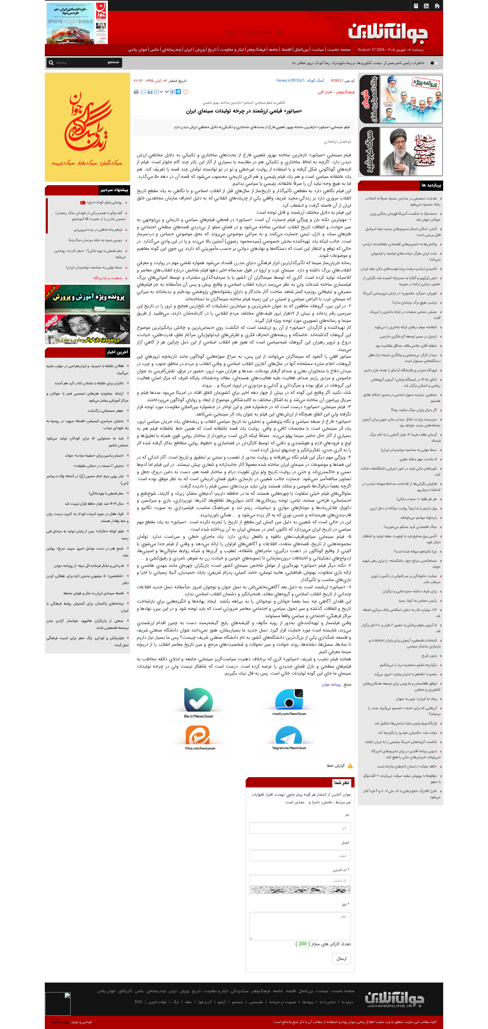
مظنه (188, 1002)
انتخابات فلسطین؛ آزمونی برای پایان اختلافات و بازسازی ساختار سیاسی (405, 643)
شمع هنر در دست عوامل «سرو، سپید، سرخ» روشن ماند (87, 552)
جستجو (237, 1002)
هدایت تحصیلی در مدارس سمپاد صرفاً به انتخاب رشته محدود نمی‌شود (403, 201)
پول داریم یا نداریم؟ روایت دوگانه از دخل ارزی (403, 508)
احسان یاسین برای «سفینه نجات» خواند (94, 456)
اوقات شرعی (157, 1002)
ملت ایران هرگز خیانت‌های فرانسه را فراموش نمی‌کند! (406, 256)
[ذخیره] (150, 91)
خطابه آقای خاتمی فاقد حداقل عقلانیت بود (406, 346)
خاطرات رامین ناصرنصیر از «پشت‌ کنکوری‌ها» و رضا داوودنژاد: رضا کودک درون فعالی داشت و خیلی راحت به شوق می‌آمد (333, 63)
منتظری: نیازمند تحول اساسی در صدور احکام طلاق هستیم (402, 398)
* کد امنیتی (341, 870)
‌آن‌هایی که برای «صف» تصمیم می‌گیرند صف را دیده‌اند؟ (404, 711)
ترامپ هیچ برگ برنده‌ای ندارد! (414, 303)
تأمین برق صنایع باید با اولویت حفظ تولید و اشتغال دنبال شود (402, 539)
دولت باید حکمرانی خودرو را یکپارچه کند (407, 733)
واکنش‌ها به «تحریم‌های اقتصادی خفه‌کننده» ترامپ (399, 244)
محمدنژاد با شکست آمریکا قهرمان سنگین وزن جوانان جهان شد (405, 217)
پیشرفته (61, 62)
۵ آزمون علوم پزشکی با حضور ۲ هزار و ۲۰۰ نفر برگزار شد (401, 628)
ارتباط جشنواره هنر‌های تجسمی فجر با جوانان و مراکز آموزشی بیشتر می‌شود (87, 397)
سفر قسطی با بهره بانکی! (106, 493)
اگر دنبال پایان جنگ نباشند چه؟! (414, 410)
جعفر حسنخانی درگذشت (105, 411)
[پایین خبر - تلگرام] (289, 740)
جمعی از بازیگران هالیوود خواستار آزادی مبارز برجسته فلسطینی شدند (87, 624)
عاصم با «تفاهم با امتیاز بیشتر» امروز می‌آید (405, 674)
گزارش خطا (336, 766)
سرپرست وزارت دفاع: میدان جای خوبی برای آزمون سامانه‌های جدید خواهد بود (401, 422)
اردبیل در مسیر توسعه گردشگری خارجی (408, 336)
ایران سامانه (60, 1022)
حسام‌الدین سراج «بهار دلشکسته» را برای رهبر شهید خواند (401, 564)
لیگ (176, 1002)
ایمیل (345, 842)
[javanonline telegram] (178, 91)
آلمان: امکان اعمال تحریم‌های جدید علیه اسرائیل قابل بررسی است (403, 232)
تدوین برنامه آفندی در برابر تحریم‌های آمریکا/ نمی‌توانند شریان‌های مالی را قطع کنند (406, 754)
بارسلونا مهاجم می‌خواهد (418, 518)
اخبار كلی (325, 92)
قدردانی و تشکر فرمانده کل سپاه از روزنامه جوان (88, 566)
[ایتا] (199, 741)
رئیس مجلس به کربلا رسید (417, 601)
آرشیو (222, 1002)
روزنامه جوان (331, 685)
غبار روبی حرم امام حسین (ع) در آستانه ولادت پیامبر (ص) (87, 480)
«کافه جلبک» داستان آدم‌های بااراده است (407, 767)
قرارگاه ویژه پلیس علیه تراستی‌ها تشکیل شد (405, 723)
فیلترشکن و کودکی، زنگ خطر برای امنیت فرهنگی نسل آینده (87, 641)
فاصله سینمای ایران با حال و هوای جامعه (92, 593)
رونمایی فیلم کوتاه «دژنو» (103, 202)
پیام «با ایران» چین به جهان (416, 699)
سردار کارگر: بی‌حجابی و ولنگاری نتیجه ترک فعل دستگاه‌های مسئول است (404, 358)
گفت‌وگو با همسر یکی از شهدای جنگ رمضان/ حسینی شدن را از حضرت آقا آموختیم (90, 216)
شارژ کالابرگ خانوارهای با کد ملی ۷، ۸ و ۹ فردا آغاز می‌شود (402, 794)
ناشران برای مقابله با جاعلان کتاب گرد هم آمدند (88, 383)
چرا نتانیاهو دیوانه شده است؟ (415, 551)
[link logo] (413, 29)
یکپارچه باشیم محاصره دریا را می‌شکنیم (408, 665)
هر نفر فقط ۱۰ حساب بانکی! (417, 499)
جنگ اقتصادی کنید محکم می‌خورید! (410, 527)
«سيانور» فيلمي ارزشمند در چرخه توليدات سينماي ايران (244, 111)
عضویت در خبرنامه (282, 1002)
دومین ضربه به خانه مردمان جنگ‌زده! (95, 240)
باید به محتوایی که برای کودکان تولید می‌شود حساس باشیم (87, 442)
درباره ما (347, 1002)
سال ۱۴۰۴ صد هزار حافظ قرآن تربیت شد (93, 504)
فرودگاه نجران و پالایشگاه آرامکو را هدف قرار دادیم (400, 370)
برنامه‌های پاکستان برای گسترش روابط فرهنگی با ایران (87, 607)
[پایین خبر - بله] (199, 706)
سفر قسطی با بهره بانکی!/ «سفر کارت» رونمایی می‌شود (90, 254)
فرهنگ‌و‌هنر (345, 92)
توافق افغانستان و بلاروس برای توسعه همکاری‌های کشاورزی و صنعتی (402, 687)
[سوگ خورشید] (400, 151)
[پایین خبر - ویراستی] (289, 705)
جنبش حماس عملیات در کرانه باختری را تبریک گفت (405, 315)
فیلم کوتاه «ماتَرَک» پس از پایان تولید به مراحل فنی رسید (87, 535)
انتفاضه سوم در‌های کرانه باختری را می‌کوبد (405, 327)
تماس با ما (327, 1002)
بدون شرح (429, 656)
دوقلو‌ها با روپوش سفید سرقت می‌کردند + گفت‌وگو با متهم (402, 779)
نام (347, 815)
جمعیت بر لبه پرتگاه (107, 278)
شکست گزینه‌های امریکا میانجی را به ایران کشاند (401, 742)
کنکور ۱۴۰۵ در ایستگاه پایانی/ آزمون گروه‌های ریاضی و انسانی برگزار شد (406, 383)
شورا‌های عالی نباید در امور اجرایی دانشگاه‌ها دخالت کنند (401, 472)
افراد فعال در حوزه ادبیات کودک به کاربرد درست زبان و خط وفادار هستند (87, 517)
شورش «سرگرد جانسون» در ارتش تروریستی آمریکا (400, 293)
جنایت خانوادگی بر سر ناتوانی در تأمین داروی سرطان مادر (406, 579)
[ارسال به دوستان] (143, 91)
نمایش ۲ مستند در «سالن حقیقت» (98, 466)
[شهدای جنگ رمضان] (400, 99)
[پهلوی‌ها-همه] (87, 329)
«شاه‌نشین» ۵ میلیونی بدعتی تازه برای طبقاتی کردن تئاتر (87, 579)
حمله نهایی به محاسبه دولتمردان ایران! (409, 450)
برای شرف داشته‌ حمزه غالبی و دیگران (410, 591)
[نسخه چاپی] (136, 91)
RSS (138, 1002)
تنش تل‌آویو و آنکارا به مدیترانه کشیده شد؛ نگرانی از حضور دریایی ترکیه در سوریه (402, 281)
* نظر (345, 905)
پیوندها (307, 1002)
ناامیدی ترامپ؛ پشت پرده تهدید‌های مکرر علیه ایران (399, 269)
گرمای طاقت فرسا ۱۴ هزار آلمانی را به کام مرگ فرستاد (405, 438)
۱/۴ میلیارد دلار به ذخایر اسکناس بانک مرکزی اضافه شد (402, 613)
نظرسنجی (256, 1002)
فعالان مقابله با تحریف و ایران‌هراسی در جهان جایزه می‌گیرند (87, 369)
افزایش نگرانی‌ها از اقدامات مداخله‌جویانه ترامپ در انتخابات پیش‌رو (401, 487)
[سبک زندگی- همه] (87, 127)
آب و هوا (204, 1002)
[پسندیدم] (185, 92)
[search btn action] (51, 62)
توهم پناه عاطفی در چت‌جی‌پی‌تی (98, 230)
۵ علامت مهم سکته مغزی (418, 459)
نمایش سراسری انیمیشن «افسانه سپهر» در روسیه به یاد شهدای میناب (87, 424)
